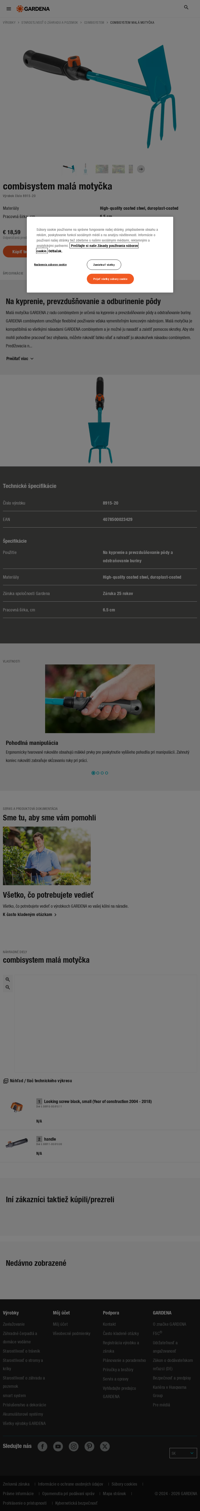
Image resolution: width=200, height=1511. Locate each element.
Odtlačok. (55, 250)
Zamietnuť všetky (104, 264)
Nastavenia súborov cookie (50, 264)
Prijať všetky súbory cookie (110, 279)
